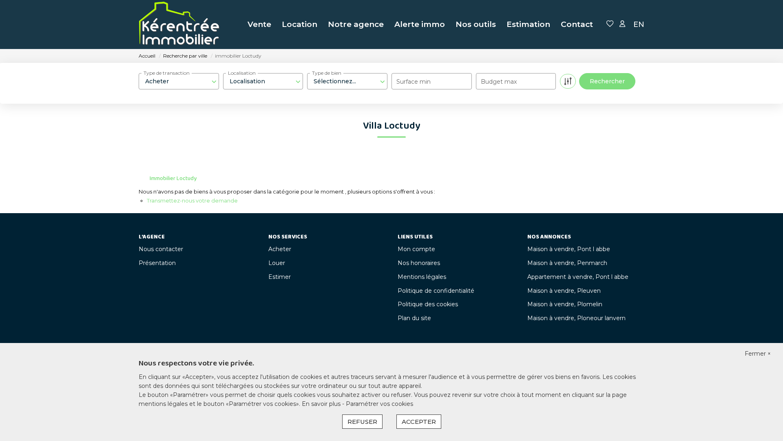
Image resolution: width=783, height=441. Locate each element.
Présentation (157, 263)
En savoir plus (322, 404)
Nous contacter (161, 249)
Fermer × (758, 353)
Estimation (528, 24)
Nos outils (476, 24)
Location (299, 24)
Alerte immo (419, 24)
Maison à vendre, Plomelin (564, 304)
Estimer (279, 277)
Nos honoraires (419, 263)
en (638, 24)
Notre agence (356, 24)
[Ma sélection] (610, 24)
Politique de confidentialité (436, 290)
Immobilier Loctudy (173, 178)
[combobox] (179, 81)
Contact (577, 24)
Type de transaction (167, 73)
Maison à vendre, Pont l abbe (568, 249)
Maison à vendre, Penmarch (567, 263)
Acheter (279, 249)
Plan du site (414, 318)
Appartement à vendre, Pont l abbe (577, 277)
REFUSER (362, 421)
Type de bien (326, 73)
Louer (276, 263)
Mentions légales (422, 277)
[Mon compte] (622, 24)
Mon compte (416, 249)
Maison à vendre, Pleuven (564, 290)
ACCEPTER (419, 421)
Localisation (242, 73)
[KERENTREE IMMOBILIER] (179, 24)
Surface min (413, 81)
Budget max (499, 81)
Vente (259, 24)
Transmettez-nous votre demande (192, 200)
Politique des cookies (428, 304)
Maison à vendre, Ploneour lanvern (576, 318)
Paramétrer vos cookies (379, 404)
